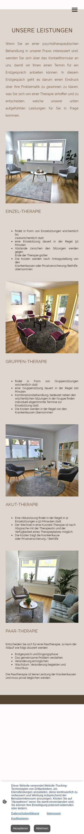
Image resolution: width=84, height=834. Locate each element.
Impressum (54, 813)
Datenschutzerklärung (25, 813)
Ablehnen (42, 828)
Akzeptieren (20, 828)
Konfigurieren (19, 818)
